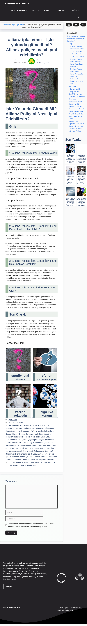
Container (25, 574)
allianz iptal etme (16, 423)
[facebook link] (82, 578)
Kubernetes (13, 571)
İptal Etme (20, 25)
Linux (32, 574)
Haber (34, 10)
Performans (60, 10)
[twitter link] (77, 578)
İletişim (9, 586)
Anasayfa (6, 25)
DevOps (28, 571)
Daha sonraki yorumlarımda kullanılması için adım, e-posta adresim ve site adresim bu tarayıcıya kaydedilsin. (31, 525)
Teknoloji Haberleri (21, 568)
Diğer (74, 10)
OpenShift (16, 574)
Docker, (22, 571)
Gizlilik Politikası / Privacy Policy (70, 610)
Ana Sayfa (64, 607)
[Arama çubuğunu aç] (79, 17)
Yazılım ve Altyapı (18, 10)
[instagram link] (80, 575)
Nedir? (46, 10)
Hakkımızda (76, 607)
